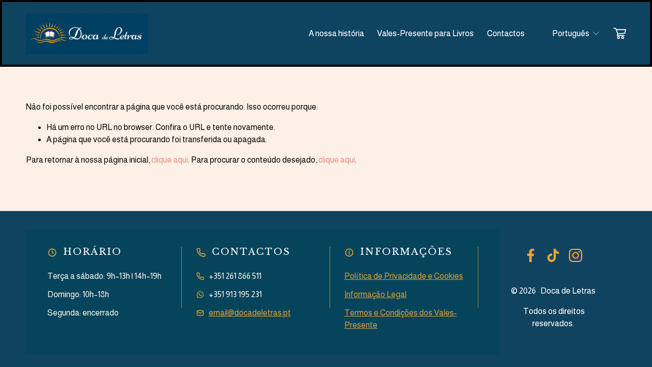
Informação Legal (375, 294)
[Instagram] (575, 255)
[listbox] (569, 33)
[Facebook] (531, 255)
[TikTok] (553, 255)
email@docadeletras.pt (250, 312)
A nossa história (336, 33)
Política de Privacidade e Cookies (403, 276)
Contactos (506, 33)
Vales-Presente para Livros (425, 33)
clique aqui (169, 159)
